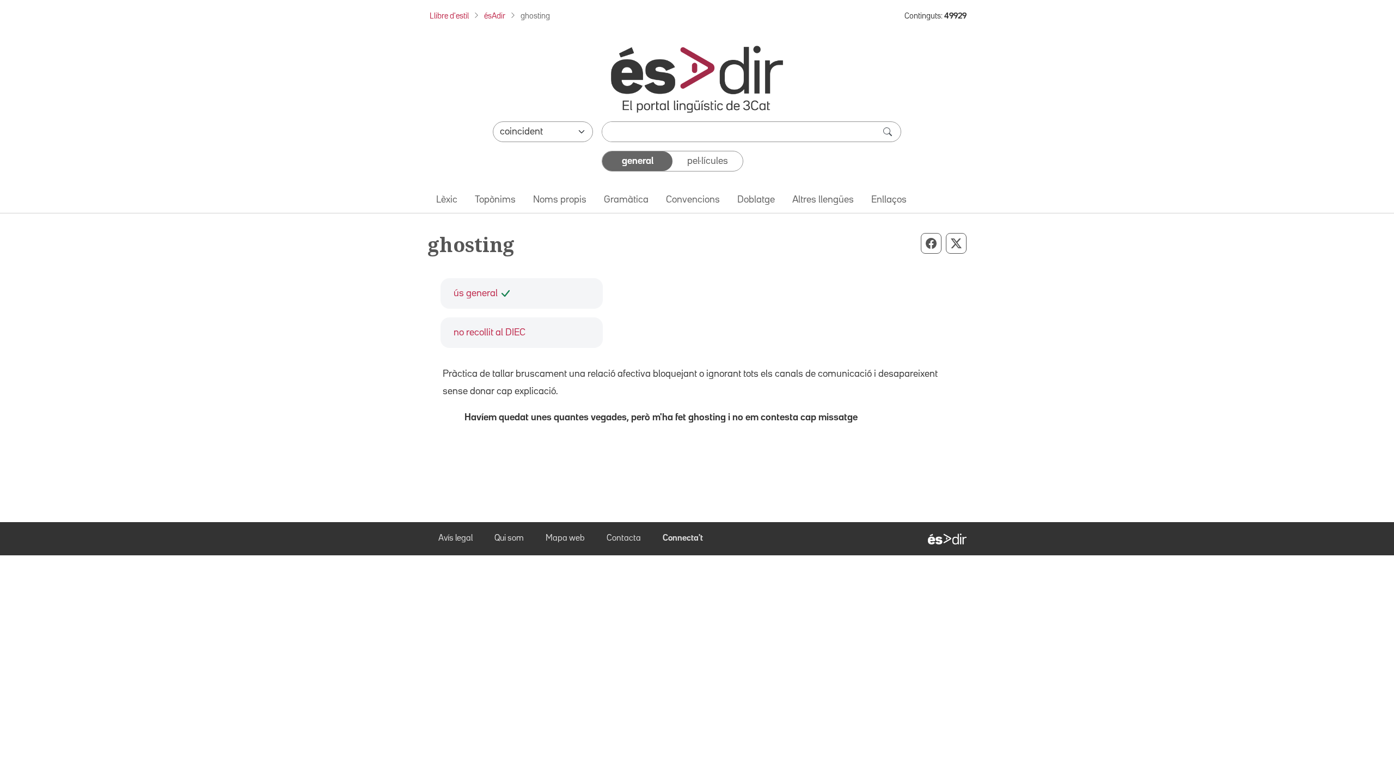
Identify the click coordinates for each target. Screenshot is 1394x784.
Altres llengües (823, 199)
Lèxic (446, 199)
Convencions (693, 199)
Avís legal (455, 538)
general (637, 161)
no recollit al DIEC (489, 332)
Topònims (495, 199)
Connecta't (683, 538)
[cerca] (889, 131)
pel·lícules (707, 161)
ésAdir (494, 16)
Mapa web (565, 538)
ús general (476, 293)
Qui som (509, 538)
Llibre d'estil (449, 16)
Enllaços (889, 199)
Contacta (624, 538)
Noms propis (559, 199)
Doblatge (756, 199)
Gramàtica (626, 199)
